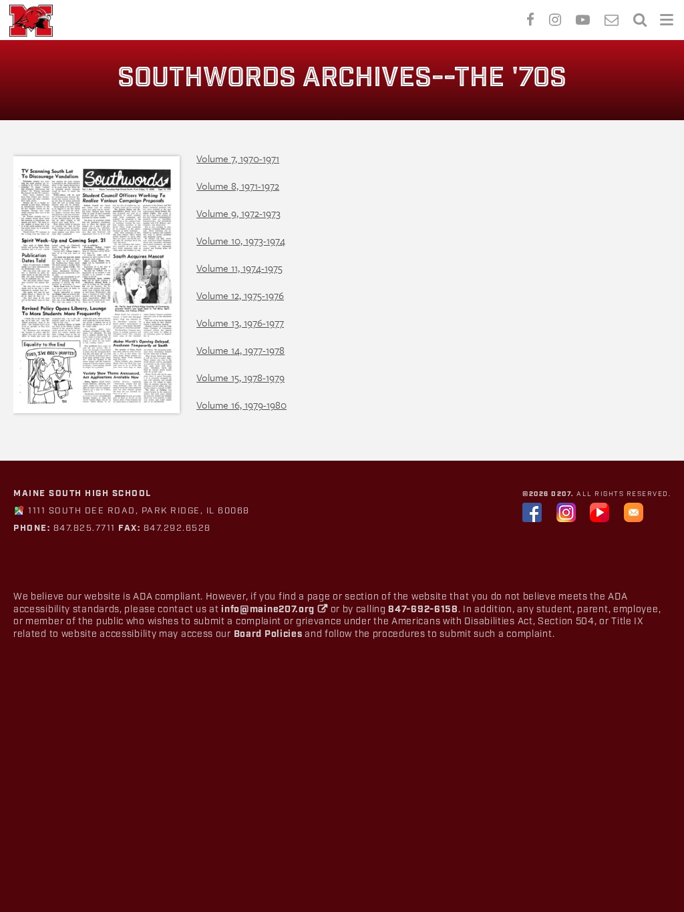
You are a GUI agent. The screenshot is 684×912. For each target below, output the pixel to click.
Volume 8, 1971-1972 (237, 185)
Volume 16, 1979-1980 (241, 404)
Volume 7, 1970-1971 (237, 158)
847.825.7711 (83, 528)
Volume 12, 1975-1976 (240, 295)
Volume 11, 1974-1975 (239, 267)
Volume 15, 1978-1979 (240, 377)
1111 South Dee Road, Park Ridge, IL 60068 (139, 511)
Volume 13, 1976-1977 (240, 322)
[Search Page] (640, 17)
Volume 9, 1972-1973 (238, 213)
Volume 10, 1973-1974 (240, 240)
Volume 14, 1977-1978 (240, 350)
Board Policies (268, 634)
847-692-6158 (423, 610)
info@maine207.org (268, 610)
